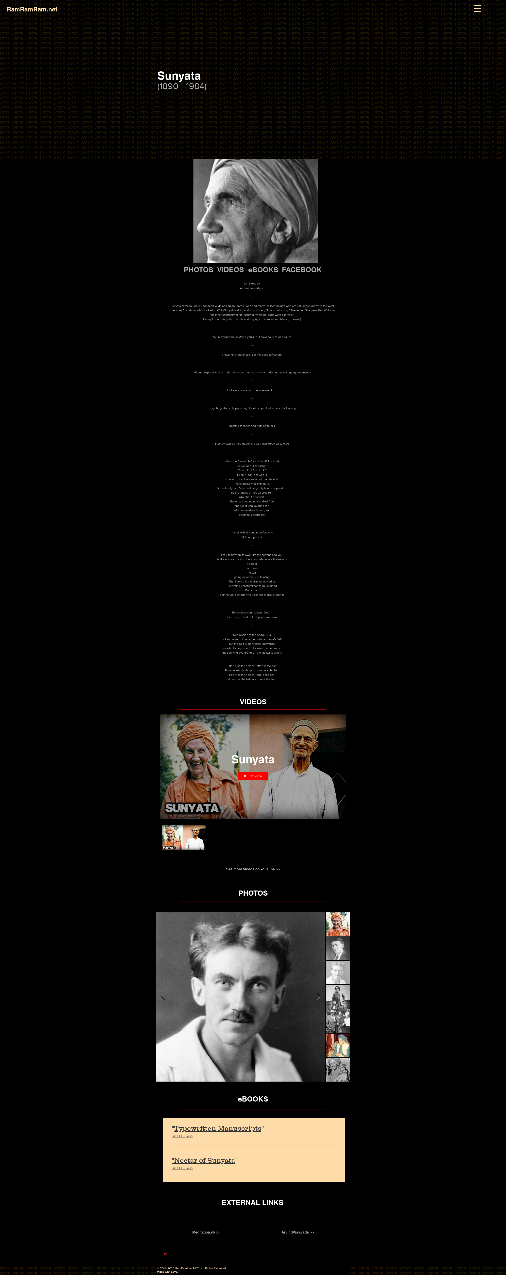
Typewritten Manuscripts (217, 1128)
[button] (477, 8)
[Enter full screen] (344, 257)
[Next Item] (318, 997)
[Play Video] (183, 837)
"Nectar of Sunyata (203, 1160)
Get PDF (177, 1136)
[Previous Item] (163, 997)
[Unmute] (168, 257)
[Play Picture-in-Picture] (337, 257)
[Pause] (161, 257)
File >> (188, 1136)
